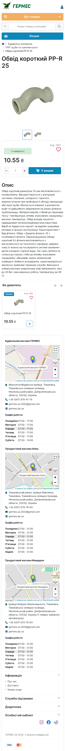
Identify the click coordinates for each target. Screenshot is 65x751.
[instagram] (42, 722)
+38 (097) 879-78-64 (21, 507)
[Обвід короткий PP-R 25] (32, 101)
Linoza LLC (42, 734)
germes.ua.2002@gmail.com (24, 403)
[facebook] (49, 722)
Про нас (12, 681)
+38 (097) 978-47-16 (20, 399)
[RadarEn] (56, 722)
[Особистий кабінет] (62, 7)
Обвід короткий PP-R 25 (17, 313)
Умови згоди (15, 689)
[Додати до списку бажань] (58, 149)
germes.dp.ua (16, 408)
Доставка (13, 685)
